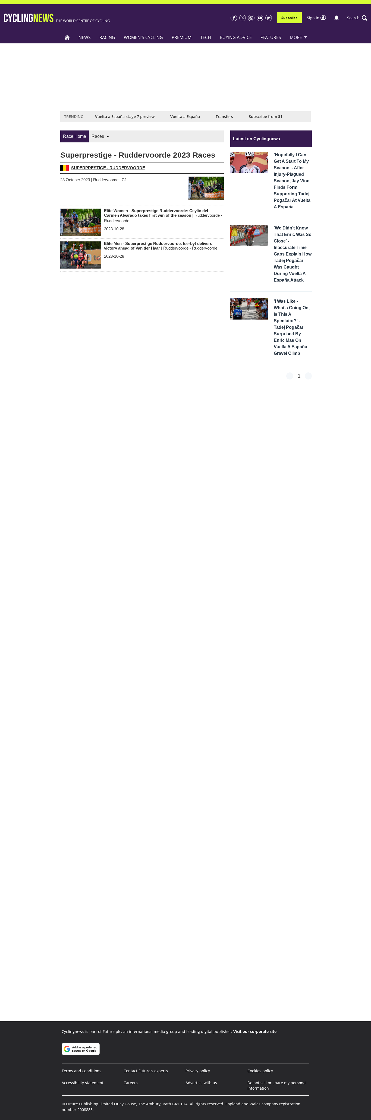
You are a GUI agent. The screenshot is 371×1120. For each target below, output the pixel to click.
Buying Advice (236, 37)
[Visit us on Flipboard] (268, 18)
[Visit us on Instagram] (251, 18)
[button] (357, 18)
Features (270, 37)
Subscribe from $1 (265, 116)
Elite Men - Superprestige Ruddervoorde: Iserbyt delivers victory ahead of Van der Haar (160, 245)
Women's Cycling (143, 37)
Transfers (224, 116)
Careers (131, 1082)
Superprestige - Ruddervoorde (108, 167)
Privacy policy (198, 1070)
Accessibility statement (82, 1082)
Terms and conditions (81, 1070)
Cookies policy (260, 1070)
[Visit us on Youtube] (260, 18)
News (84, 37)
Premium (181, 37)
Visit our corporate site (254, 1031)
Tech (205, 37)
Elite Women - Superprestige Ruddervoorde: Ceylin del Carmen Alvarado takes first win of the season (163, 215)
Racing (107, 37)
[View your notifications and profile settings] (336, 17)
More (296, 37)
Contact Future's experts (146, 1070)
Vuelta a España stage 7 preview (125, 116)
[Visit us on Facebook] (234, 18)
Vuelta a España (185, 116)
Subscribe (289, 17)
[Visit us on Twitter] (242, 18)
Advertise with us (201, 1082)
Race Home (74, 136)
